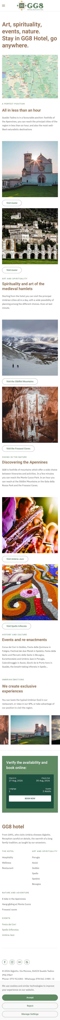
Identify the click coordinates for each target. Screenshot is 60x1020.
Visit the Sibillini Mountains (19, 381)
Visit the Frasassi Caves (18, 448)
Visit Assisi (11, 203)
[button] (3, 5)
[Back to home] (30, 5)
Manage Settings (30, 1014)
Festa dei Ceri (9, 924)
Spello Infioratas (10, 929)
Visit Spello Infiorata (16, 626)
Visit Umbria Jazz (15, 559)
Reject (30, 1006)
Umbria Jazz (8, 935)
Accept (30, 997)
